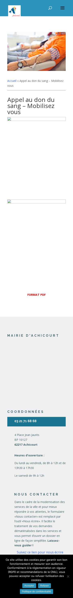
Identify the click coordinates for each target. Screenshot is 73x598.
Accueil (11, 81)
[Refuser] (68, 576)
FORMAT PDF (36, 295)
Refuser (44, 585)
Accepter (29, 585)
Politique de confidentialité (36, 591)
